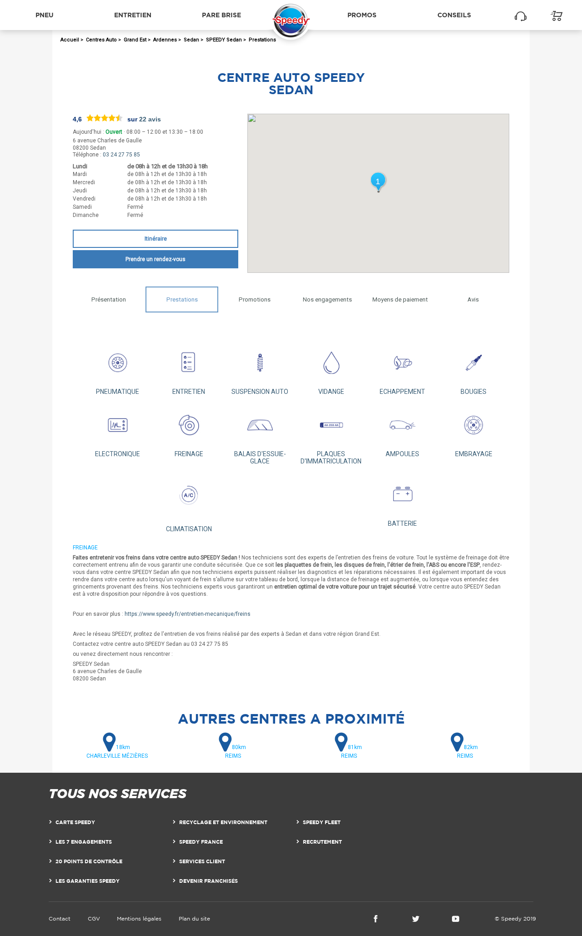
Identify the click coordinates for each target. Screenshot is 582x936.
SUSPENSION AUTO (259, 391)
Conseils (454, 15)
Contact (59, 918)
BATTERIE (402, 523)
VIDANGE (331, 391)
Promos (361, 15)
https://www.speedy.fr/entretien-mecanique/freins (188, 614)
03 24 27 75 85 (121, 154)
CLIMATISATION (189, 528)
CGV (94, 918)
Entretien (132, 15)
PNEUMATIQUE (117, 391)
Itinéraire (156, 239)
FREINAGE (189, 454)
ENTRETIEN (188, 391)
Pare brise (221, 15)
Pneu (44, 15)
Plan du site (194, 918)
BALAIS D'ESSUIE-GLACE (260, 457)
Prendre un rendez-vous (155, 259)
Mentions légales (139, 918)
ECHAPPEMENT (402, 391)
